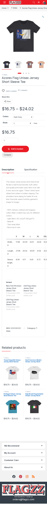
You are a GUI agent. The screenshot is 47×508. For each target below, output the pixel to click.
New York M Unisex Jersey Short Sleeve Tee (13, 288)
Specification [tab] (30, 170)
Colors (5, 116)
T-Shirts (14, 8)
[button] (43, 16)
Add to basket (17, 149)
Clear (35, 123)
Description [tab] (8, 170)
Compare (23, 90)
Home (4, 8)
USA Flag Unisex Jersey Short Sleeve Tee (30, 288)
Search (33, 2)
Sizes (5, 123)
